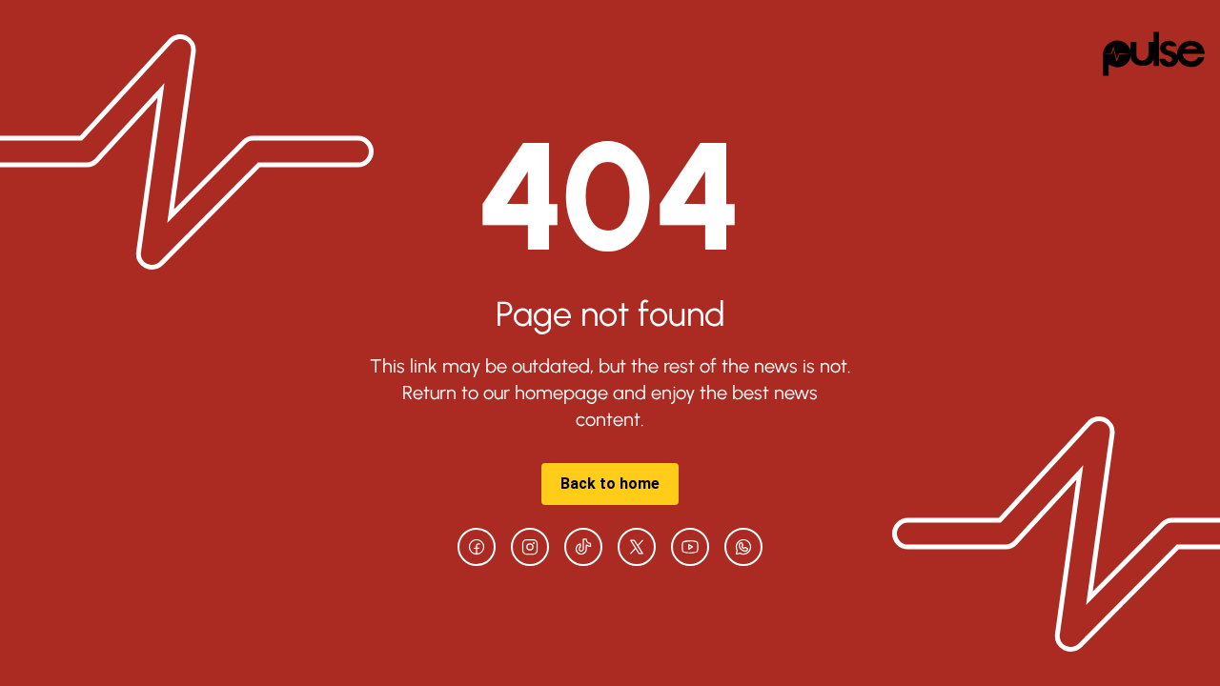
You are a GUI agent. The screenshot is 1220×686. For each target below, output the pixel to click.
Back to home (610, 483)
